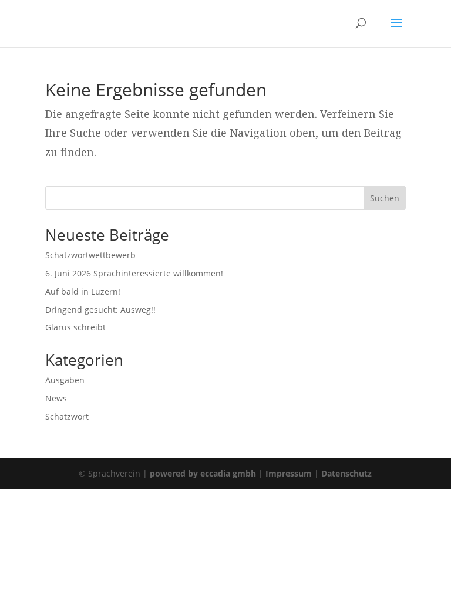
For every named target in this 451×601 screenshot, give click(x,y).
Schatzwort (67, 416)
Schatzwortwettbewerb (90, 255)
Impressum (288, 473)
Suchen (384, 198)
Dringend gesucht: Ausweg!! (100, 309)
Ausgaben (65, 380)
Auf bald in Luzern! (82, 291)
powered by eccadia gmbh (203, 473)
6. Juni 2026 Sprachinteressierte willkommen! (134, 273)
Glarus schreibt (75, 327)
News (56, 398)
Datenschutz (346, 473)
